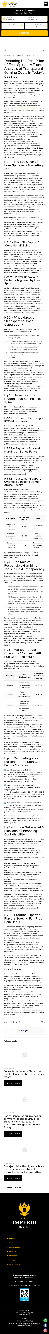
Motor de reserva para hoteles (23, 1323)
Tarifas (12, 1243)
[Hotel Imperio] (9, 4)
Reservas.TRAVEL (24, 1326)
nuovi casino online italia (25, 108)
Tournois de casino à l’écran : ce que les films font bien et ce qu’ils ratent (24, 1074)
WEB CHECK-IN (14, 1264)
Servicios (12, 1238)
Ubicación (13, 1256)
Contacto (13, 1260)
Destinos (12, 1251)
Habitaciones (14, 1247)
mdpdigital (20, 55)
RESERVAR (24, 33)
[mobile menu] (46, 4)
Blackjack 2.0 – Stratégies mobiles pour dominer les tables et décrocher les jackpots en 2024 (24, 1169)
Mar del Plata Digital (24, 1312)
